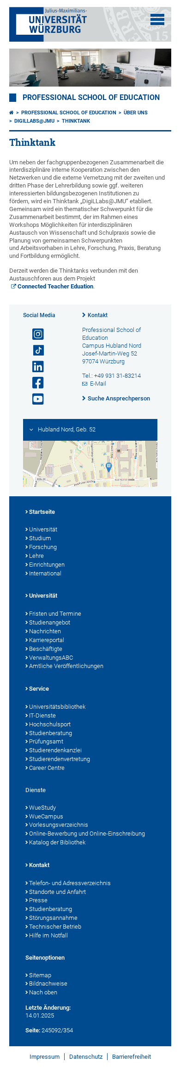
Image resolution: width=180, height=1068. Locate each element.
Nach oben (43, 992)
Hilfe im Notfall (48, 935)
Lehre (36, 555)
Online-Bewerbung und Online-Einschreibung (87, 833)
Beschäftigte (45, 648)
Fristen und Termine (55, 613)
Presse (38, 900)
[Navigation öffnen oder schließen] (157, 19)
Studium (40, 538)
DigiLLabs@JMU (34, 121)
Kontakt (98, 315)
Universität (43, 529)
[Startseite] (11, 113)
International (45, 573)
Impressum (45, 1056)
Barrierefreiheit (131, 1056)
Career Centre (47, 767)
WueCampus (46, 816)
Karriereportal (46, 640)
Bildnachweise (48, 983)
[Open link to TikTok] (34, 351)
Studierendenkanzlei (55, 750)
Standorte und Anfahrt (57, 891)
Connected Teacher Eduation (55, 286)
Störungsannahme (53, 917)
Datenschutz (85, 1056)
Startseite (42, 511)
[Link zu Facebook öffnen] (34, 383)
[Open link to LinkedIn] (34, 367)
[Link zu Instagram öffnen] (34, 334)
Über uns (136, 113)
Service (39, 688)
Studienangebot (49, 622)
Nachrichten (45, 631)
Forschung (43, 546)
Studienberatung (50, 733)
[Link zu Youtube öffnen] (34, 399)
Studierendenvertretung (59, 759)
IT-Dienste (42, 715)
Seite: (32, 1030)
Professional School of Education (91, 98)
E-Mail (98, 383)
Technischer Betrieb (55, 926)
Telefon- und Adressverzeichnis (70, 883)
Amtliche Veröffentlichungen (66, 665)
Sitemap (40, 975)
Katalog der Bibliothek (57, 842)
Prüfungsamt (46, 741)
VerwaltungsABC (51, 657)
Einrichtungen (47, 564)
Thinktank (76, 121)
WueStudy (42, 807)
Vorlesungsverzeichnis (58, 824)
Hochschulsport (50, 724)
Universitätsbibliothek (57, 706)
